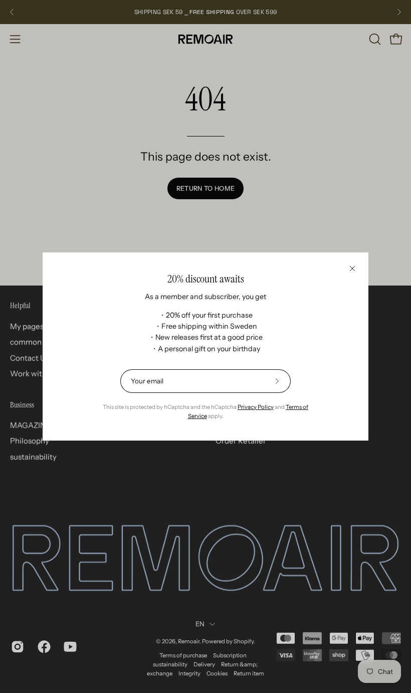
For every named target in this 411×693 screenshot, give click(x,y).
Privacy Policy (256, 406)
